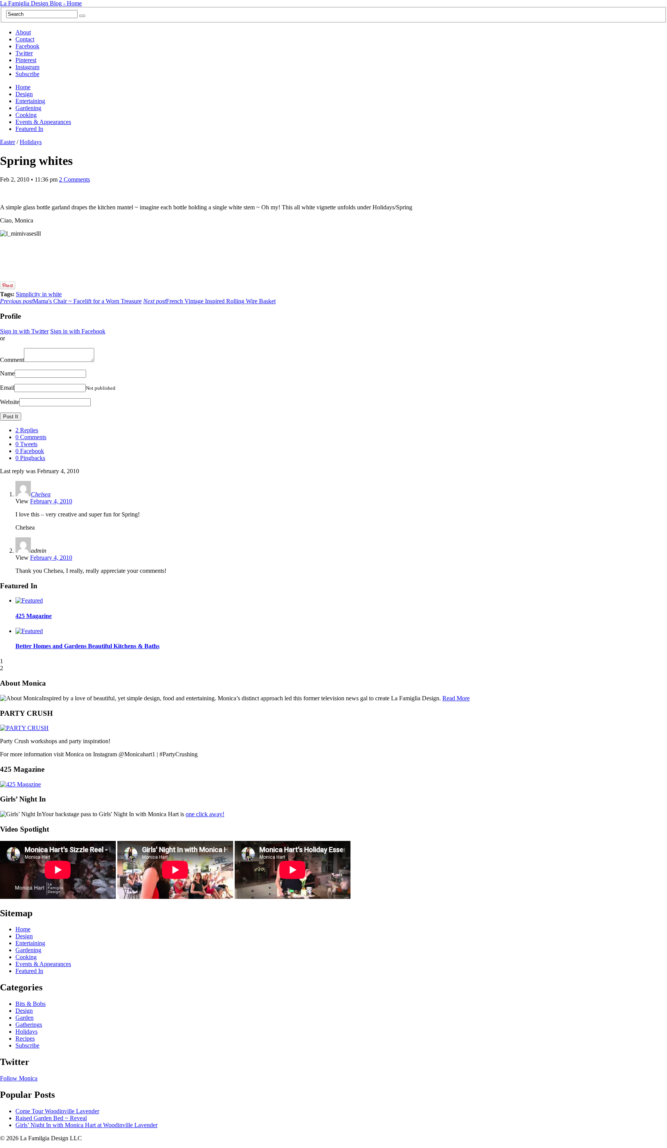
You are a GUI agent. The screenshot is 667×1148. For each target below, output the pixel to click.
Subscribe (27, 74)
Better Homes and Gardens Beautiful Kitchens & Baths (87, 646)
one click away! (205, 814)
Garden (24, 1017)
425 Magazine (33, 616)
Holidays (31, 142)
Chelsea (41, 494)
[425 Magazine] (20, 784)
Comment (12, 360)
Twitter (24, 53)
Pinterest (25, 60)
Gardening (28, 108)
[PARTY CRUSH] (24, 728)
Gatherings (28, 1024)
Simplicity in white (39, 294)
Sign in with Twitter (24, 331)
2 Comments (74, 179)
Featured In (29, 129)
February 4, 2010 (51, 501)
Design (24, 94)
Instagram (27, 67)
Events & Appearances (43, 122)
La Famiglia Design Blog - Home (41, 3)
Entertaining (30, 101)
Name (7, 373)
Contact (24, 39)
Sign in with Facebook (77, 331)
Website (9, 402)
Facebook (27, 46)
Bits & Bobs (30, 1003)
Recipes (25, 1038)
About (23, 32)
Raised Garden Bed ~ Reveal (51, 1118)
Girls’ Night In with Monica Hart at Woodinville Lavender (86, 1125)
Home (22, 87)
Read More (456, 698)
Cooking (26, 115)
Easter (7, 142)
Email (7, 387)
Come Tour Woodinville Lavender (57, 1111)
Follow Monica (18, 1078)
